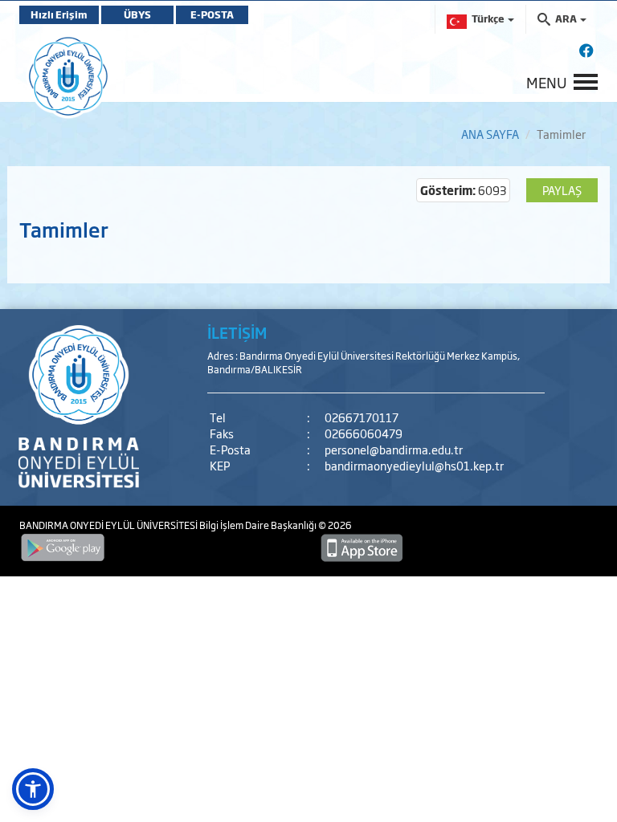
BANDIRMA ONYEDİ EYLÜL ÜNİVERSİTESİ (109, 525)
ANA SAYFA (490, 133)
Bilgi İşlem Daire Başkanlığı (258, 525)
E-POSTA (212, 14)
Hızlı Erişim (59, 14)
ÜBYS (137, 14)
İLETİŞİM (237, 332)
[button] (33, 789)
